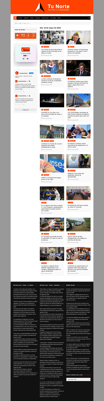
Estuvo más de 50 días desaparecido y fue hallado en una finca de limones (77, 238)
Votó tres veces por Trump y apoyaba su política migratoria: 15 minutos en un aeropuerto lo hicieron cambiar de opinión (25, 303)
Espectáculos (45, 18)
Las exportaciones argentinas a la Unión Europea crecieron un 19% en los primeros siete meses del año (25, 321)
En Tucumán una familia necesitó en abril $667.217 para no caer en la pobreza (52, 238)
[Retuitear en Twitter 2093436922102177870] (18, 91)
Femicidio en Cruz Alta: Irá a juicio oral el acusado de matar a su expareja (51, 114)
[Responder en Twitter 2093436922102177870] (16, 91)
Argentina (26, 18)
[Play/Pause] (23, 58)
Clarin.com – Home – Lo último (24, 285)
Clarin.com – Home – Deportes (50, 285)
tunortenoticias (22, 81)
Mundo (32, 18)
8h (27, 81)
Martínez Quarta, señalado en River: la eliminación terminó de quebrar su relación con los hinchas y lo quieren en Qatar (51, 362)
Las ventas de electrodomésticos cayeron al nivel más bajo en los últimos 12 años (51, 51)
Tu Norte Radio (26, 53)
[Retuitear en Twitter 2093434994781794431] (18, 104)
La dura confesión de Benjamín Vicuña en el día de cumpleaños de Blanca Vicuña (51, 80)
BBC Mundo (71, 285)
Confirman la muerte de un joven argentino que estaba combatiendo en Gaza (51, 145)
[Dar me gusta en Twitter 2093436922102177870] (21, 91)
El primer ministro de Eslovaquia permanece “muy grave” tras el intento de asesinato (78, 51)
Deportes (38, 18)
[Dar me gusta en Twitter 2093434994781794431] (21, 104)
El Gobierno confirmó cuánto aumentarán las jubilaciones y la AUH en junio (78, 145)
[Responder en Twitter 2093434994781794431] (16, 104)
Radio (59, 18)
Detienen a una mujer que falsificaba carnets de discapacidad (76, 175)
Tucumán (19, 18)
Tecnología (53, 18)
